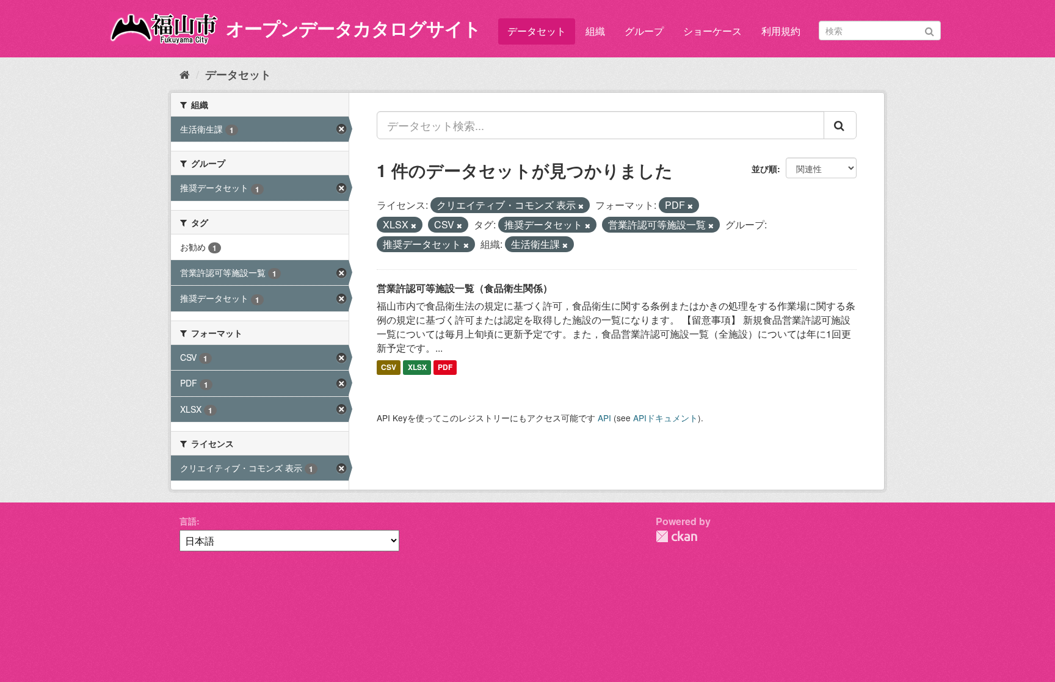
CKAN (676, 536)
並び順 (764, 168)
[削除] (581, 206)
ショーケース (712, 31)
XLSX (417, 367)
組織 (595, 31)
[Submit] (929, 29)
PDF (445, 367)
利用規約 (780, 31)
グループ (644, 31)
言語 (188, 521)
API (604, 418)
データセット (536, 31)
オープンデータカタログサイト (353, 28)
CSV (388, 367)
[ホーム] (184, 74)
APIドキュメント (665, 418)
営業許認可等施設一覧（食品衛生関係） (465, 288)
